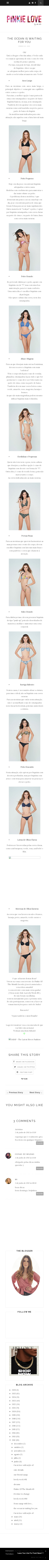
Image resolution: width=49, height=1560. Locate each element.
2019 (14, 1415)
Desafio (34, 1016)
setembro (18, 1451)
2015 (13, 1429)
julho (16, 1458)
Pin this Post (26, 1072)
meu (28, 1016)
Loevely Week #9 (31, 993)
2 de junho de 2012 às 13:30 (25, 1132)
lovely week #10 (20, 1499)
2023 (14, 1401)
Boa (21, 1010)
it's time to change (22, 1494)
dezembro (18, 1444)
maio (16, 1517)
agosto (17, 1454)
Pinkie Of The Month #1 (24, 1489)
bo (26, 1031)
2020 (14, 1411)
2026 (14, 1390)
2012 (13, 1440)
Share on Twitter (26, 1067)
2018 (13, 1418)
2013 (14, 1436)
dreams (17, 1484)
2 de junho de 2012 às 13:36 (25, 1158)
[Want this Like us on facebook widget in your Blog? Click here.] (46, 1558)
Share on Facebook (25, 1062)
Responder (40, 1143)
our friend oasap (21, 1475)
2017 (13, 1422)
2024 (14, 1397)
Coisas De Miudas (24, 1154)
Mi (16, 1179)
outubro (17, 1447)
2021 (13, 1408)
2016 (14, 1426)
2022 (14, 1404)
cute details (18, 1470)
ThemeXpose (9, 1554)
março (17, 1524)
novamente (19, 999)
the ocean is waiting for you (25, 1508)
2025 (14, 1393)
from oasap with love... (23, 1503)
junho (16, 1461)
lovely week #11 (20, 1479)
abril (16, 1520)
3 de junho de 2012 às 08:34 (25, 1183)
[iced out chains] (24, 1375)
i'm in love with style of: (24, 1465)
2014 (14, 1433)
